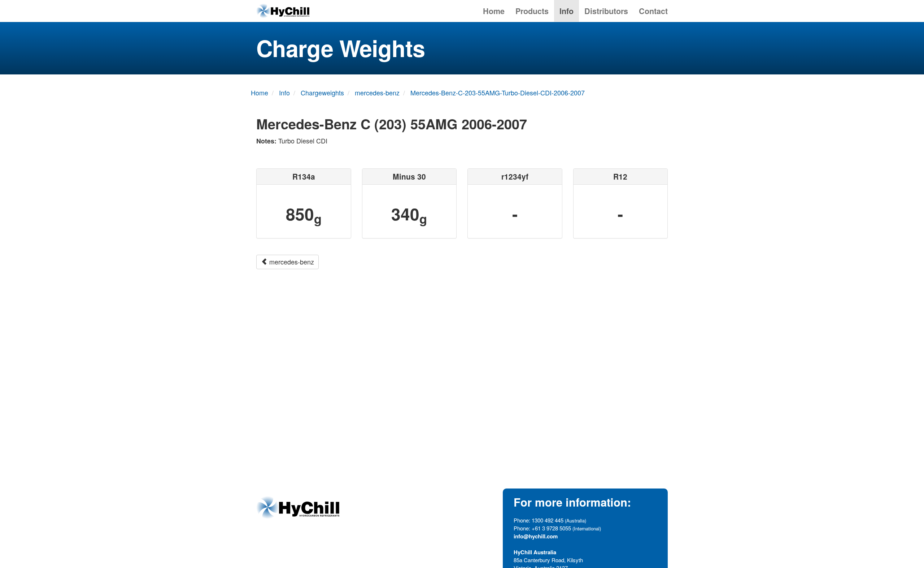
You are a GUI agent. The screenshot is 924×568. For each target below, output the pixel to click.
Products (532, 11)
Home (494, 11)
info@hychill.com (536, 536)
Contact (653, 11)
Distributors (606, 11)
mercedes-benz (290, 261)
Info (566, 11)
